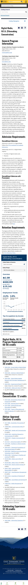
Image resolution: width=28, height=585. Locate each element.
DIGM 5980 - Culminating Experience (14, 520)
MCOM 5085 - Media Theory (12, 462)
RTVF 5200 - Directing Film (11, 403)
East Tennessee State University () (4, 1)
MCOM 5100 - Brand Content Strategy (14, 464)
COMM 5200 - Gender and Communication (15, 430)
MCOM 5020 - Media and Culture (13, 388)
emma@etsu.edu (6, 61)
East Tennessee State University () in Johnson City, (14, 560)
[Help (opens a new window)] (25, 27)
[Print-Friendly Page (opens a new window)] (22, 27)
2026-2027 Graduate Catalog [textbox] (7, 5)
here (14, 224)
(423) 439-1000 (11, 570)
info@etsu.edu (18, 570)
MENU (26, 2)
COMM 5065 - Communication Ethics (14, 426)
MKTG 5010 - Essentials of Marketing (14, 476)
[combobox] (14, 5)
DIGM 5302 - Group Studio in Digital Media (15, 367)
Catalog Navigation (14, 21)
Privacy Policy (9, 571)
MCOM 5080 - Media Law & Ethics (13, 459)
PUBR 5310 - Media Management (13, 483)
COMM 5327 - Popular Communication (14, 438)
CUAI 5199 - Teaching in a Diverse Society (15, 444)
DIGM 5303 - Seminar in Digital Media (14, 373)
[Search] (26, 12)
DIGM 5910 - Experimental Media (13, 384)
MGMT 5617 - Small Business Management (15, 472)
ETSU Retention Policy (9, 253)
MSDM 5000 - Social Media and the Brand (15, 480)
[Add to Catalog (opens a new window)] (18, 27)
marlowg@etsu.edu (7, 52)
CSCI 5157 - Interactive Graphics (13, 442)
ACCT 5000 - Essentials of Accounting (14, 423)
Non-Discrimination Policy (18, 571)
